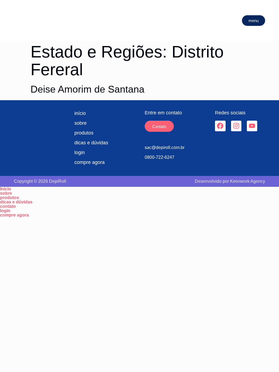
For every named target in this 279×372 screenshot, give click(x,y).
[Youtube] (252, 126)
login (5, 211)
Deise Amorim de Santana (87, 89)
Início (5, 189)
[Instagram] (236, 126)
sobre (6, 193)
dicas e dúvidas (16, 202)
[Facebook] (220, 126)
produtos (9, 198)
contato (8, 206)
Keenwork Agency (247, 181)
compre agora (14, 215)
